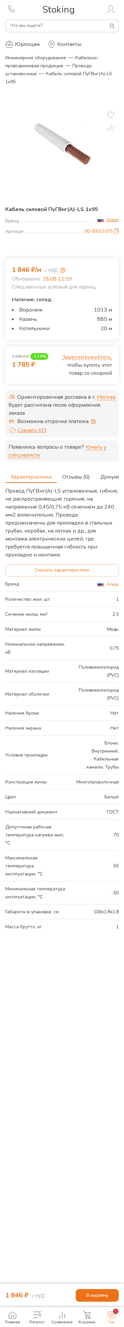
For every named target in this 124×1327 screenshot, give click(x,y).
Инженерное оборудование (35, 58)
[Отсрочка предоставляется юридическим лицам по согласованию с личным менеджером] (93, 421)
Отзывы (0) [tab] (76, 477)
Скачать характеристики (62, 570)
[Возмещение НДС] (62, 270)
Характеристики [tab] (31, 477)
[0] (110, 114)
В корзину (97, 1295)
